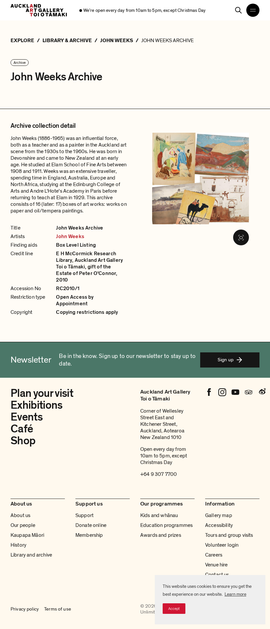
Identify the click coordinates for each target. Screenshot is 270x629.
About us (20, 515)
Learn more (235, 594)
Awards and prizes (160, 535)
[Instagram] (222, 392)
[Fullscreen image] (241, 237)
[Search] (238, 10)
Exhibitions (37, 405)
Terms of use (57, 609)
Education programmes (166, 525)
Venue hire (216, 564)
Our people (23, 525)
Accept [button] (174, 608)
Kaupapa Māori (27, 535)
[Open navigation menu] (252, 10)
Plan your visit (42, 393)
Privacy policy (25, 609)
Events (26, 417)
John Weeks (70, 236)
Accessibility (219, 525)
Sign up (225, 359)
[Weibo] (262, 392)
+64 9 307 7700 (158, 474)
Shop (23, 440)
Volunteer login (221, 545)
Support (84, 515)
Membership (89, 535)
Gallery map (218, 515)
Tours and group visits (229, 535)
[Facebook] (209, 392)
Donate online (90, 525)
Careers (213, 555)
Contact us (217, 574)
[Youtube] (235, 392)
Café (22, 429)
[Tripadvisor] (249, 392)
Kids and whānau (159, 515)
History (18, 545)
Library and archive (31, 555)
